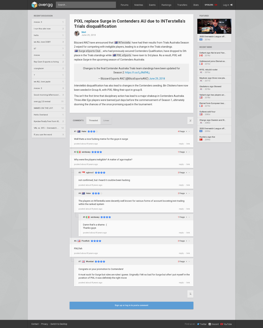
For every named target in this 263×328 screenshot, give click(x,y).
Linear (106, 120)
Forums (124, 5)
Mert (84, 32)
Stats (196, 5)
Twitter (203, 324)
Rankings (166, 5)
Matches (138, 5)
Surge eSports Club (89, 51)
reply (181, 144)
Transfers (182, 5)
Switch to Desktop (58, 324)
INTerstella (124, 42)
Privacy (44, 324)
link (188, 144)
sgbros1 (90, 172)
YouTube (228, 324)
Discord (215, 324)
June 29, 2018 (157, 78)
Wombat (90, 261)
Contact (35, 324)
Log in (226, 5)
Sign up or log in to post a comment (131, 305)
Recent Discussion (43, 16)
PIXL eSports (123, 55)
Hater (84, 131)
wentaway (86, 152)
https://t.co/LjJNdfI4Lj (137, 72)
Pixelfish (86, 241)
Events (152, 5)
